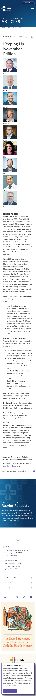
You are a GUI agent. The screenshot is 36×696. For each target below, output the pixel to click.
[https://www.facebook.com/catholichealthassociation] (10, 597)
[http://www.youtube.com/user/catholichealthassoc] (31, 597)
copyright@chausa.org (11, 466)
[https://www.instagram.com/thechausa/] (24, 598)
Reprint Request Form (9, 524)
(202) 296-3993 (11, 555)
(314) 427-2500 (11, 569)
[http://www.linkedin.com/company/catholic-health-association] (5, 597)
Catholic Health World (7, 28)
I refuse (26, 691)
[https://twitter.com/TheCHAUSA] (17, 597)
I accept (10, 691)
